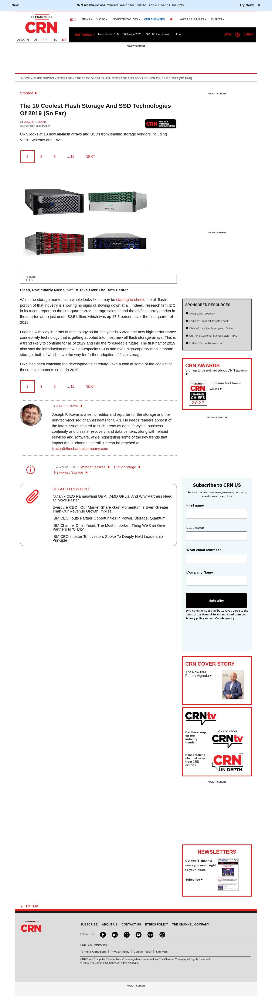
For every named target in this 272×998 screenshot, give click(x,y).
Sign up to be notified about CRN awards (216, 370)
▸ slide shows (42, 78)
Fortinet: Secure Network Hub (206, 343)
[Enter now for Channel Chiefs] (200, 404)
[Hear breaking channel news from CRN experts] (227, 762)
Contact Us (131, 924)
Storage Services (92, 467)
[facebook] (102, 934)
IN (27, 40)
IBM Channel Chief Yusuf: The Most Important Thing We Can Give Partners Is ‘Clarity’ (108, 527)
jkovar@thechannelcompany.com (80, 449)
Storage (26, 93)
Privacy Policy (120, 951)
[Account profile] (237, 34)
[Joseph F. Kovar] (31, 424)
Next (90, 156)
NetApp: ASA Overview (202, 313)
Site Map (162, 951)
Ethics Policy (156, 924)
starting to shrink (130, 300)
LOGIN (249, 34)
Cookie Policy (142, 951)
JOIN (227, 34)
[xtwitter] (126, 934)
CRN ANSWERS (154, 19)
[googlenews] (150, 934)
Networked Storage (69, 472)
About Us (109, 924)
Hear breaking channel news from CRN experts (195, 760)
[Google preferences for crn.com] (161, 124)
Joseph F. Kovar (35, 121)
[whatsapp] (162, 934)
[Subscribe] (228, 889)
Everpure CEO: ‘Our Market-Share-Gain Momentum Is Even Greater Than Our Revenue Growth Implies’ (110, 509)
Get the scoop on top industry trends (195, 737)
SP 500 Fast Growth (158, 34)
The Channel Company (190, 924)
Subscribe (192, 879)
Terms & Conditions (93, 951)
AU (36, 40)
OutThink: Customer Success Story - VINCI (213, 335)
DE (45, 40)
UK (55, 40)
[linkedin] (114, 934)
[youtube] (138, 934)
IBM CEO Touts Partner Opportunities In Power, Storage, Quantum (109, 518)
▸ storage (63, 78)
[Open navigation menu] (73, 19)
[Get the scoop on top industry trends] (227, 739)
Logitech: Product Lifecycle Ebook (208, 321)
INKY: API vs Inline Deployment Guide (211, 328)
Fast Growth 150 (108, 34)
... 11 (70, 156)
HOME (25, 78)
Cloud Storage (125, 467)
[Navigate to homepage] (42, 33)
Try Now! (246, 5)
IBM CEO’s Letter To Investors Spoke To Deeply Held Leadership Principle (107, 538)
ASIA (20, 40)
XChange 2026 (132, 34)
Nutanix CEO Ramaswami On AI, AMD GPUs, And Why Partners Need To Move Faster (112, 498)
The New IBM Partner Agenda (197, 674)
